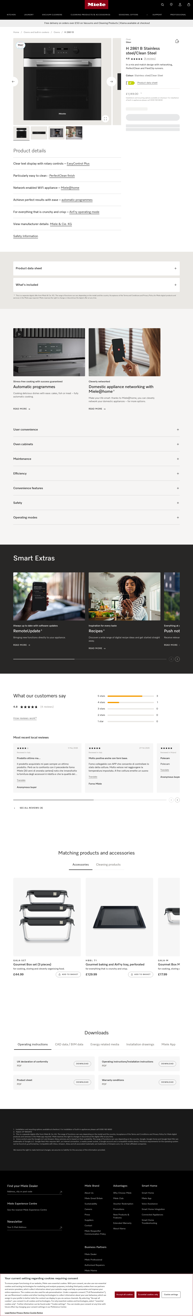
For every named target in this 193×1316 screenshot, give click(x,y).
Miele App (168, 1044)
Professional (178, 15)
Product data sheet (147, 83)
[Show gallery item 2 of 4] (39, 133)
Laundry (29, 15)
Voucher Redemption (123, 1204)
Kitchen (11, 15)
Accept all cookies (124, 1295)
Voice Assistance (150, 1204)
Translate (21, 780)
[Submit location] (61, 1192)
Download (82, 1064)
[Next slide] (111, 81)
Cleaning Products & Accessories (90, 15)
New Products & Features (121, 1216)
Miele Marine (91, 1271)
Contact (88, 1226)
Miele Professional (93, 1260)
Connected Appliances (152, 1215)
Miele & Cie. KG (61, 224)
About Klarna (119, 1229)
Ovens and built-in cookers (36, 32)
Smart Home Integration (153, 1209)
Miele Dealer (91, 1254)
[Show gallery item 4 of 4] (74, 133)
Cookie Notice (36, 1313)
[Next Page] (177, 800)
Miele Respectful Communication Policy (95, 1232)
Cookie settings (171, 1295)
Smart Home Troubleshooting (149, 1221)
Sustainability (91, 1204)
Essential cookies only (148, 1295)
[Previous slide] (13, 81)
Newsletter (14, 1221)
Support (157, 15)
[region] (67, 81)
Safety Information (25, 236)
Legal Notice (10, 1313)
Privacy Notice (23, 1313)
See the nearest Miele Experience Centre (27, 1210)
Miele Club (118, 1198)
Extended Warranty (122, 1223)
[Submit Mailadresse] (61, 1228)
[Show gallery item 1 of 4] (21, 133)
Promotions (118, 1209)
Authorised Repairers (95, 1265)
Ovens (57, 32)
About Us (89, 1193)
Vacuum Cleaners (52, 15)
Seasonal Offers (128, 15)
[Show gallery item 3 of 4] (56, 133)
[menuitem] (13, 14)
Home (16, 32)
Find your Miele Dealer (22, 1186)
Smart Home (148, 1193)
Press (87, 1215)
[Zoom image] (105, 118)
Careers (88, 1209)
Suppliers (89, 1220)
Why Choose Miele (122, 1193)
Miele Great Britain (94, 1198)
